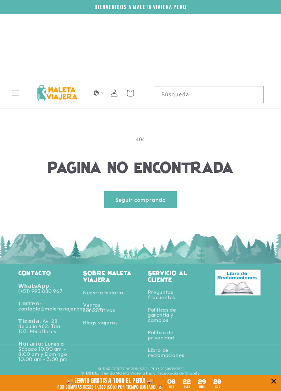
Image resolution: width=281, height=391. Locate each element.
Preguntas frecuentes (161, 295)
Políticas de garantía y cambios (162, 314)
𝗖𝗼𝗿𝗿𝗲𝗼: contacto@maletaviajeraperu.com (60, 306)
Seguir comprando (140, 199)
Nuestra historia (103, 293)
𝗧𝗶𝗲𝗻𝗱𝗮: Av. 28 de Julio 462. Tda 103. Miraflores (39, 326)
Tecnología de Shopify (178, 373)
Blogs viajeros (100, 322)
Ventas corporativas (99, 307)
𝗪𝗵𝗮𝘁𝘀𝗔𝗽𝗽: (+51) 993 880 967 (40, 288)
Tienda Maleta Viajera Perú (128, 373)
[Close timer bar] (274, 381)
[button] (15, 93)
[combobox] (208, 94)
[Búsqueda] (255, 94)
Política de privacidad (161, 335)
